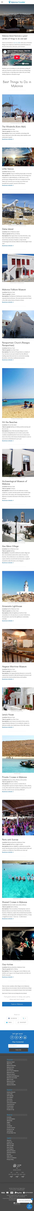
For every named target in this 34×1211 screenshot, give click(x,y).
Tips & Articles (10, 1083)
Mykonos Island (10, 1062)
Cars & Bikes (10, 1097)
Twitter (20, 1038)
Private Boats (10, 1106)
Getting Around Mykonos (13, 1076)
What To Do (9, 1064)
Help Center (10, 1156)
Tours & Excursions (11, 1102)
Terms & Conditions (11, 1157)
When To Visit (10, 1079)
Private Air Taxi (10, 1109)
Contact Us (9, 1142)
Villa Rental (9, 1120)
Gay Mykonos (10, 1069)
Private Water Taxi (11, 1133)
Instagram (16, 1038)
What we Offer (10, 1145)
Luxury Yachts (10, 1108)
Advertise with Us (11, 1152)
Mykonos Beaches (11, 1065)
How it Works (10, 1147)
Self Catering (10, 1095)
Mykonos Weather (11, 1084)
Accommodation (11, 1119)
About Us (9, 1140)
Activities (9, 1117)
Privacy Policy (10, 1159)
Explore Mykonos (17, 1004)
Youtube (25, 1038)
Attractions (9, 1099)
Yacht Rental (10, 1131)
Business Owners (11, 1150)
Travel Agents (10, 1149)
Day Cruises (10, 1101)
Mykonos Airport (11, 1074)
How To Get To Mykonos (13, 1070)
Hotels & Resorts (11, 1092)
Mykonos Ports (10, 1072)
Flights (8, 1122)
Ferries (8, 1124)
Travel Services (10, 1104)
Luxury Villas (10, 1094)
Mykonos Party (10, 1067)
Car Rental (9, 1126)
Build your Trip (10, 1144)
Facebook (12, 1038)
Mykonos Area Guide (12, 1077)
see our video (17, 42)
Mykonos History (11, 1081)
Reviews (9, 1154)
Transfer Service (11, 1127)
